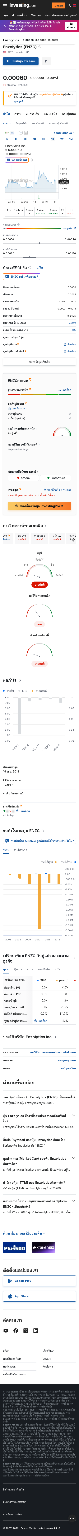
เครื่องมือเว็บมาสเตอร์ (14, 1374)
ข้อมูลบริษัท (21, 123)
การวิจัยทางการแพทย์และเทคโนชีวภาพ (53, 1052)
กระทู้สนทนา (70, 114)
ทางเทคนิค (50, 114)
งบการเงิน (32, 114)
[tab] (22, 538)
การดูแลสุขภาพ (67, 1060)
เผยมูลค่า (67, 228)
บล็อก (6, 1350)
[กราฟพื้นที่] (12, 133)
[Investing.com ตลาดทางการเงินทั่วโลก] (22, 5)
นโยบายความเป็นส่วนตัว (14, 1501)
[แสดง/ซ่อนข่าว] (26, 133)
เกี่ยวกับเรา (48, 1350)
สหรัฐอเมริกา (68, 1068)
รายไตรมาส (20, 849)
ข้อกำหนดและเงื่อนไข (13, 1489)
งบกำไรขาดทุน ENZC (21, 830)
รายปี (6, 849)
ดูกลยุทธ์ (18, 101)
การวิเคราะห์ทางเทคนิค (23, 526)
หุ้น (6, 15)
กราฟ (17, 114)
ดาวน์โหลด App (12, 1358)
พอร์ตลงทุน (9, 1366)
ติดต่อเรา (48, 1366)
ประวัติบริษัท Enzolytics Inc (27, 1037)
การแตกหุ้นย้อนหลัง (58, 123)
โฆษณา (47, 1358)
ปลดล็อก (42, 1020)
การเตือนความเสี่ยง (12, 1514)
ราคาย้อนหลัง (38, 123)
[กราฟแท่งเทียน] (7, 133)
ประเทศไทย (19, 15)
